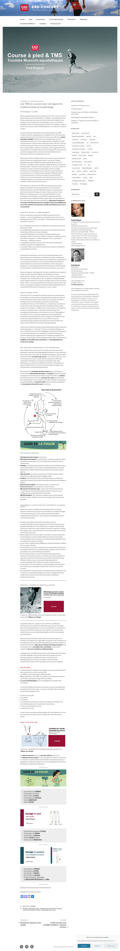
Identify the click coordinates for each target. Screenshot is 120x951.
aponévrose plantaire (78, 136)
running (85, 177)
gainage (90, 155)
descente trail (94, 142)
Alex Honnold (85, 133)
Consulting (42, 23)
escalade (90, 149)
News (30, 19)
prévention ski (91, 174)
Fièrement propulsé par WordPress (63, 946)
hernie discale (88, 161)
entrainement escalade (78, 149)
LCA (89, 165)
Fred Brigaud (38, 101)
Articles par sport (55, 23)
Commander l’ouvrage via (35, 831)
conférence (92, 139)
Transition (75, 184)
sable (90, 177)
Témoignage (83, 184)
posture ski (93, 171)
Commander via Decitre (31, 793)
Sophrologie (83, 19)
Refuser (97, 946)
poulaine (74, 174)
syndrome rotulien (48, 910)
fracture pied (82, 155)
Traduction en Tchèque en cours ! (80, 105)
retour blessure (55, 908)
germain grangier (77, 161)
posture (85, 171)
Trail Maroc (91, 180)
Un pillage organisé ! (76, 109)
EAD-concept (45, 7)
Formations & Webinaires (27, 23)
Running (33, 906)
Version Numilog (32, 837)
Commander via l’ (32, 833)
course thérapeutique (31, 908)
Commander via (31, 795)
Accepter (84, 946)
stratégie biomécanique (32, 910)
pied (73, 171)
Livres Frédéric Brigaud (56, 19)
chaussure (75, 139)
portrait (79, 171)
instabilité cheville (77, 165)
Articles (26, 906)
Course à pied (71, 19)
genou (85, 158)
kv (85, 165)
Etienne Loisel (85, 152)
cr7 (87, 142)
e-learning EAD (40, 19)
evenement (95, 152)
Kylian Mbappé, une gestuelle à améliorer (82, 117)
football (74, 155)
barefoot (88, 136)
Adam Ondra (75, 133)
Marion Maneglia (87, 168)
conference (83, 139)
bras (94, 136)
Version (30, 800)
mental (96, 168)
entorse (89, 146)
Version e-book (33, 839)
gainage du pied (76, 158)
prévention (44, 908)
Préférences (111, 946)
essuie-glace (75, 152)
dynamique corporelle (78, 146)
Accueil (22, 19)
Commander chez (32, 791)
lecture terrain (76, 168)
